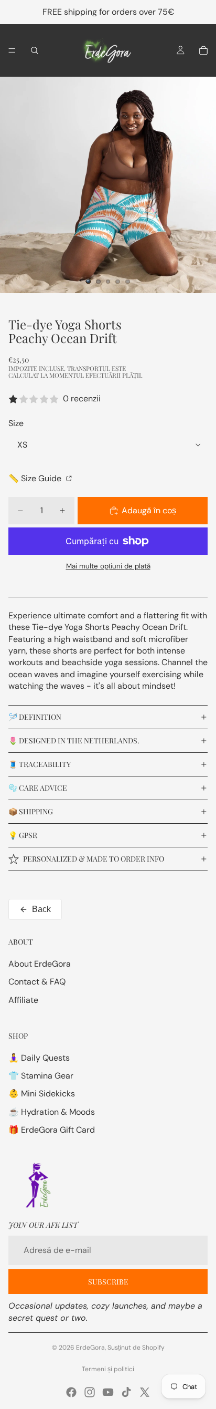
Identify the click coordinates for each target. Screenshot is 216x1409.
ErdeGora (90, 1347)
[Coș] (203, 50)
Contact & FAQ (37, 981)
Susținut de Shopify (136, 1347)
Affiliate (23, 1000)
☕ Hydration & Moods (51, 1111)
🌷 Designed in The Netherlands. (73, 740)
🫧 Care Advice (37, 788)
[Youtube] (108, 1392)
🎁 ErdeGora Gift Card (51, 1129)
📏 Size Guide (35, 478)
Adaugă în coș (149, 510)
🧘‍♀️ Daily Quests (39, 1057)
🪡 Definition (34, 717)
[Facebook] (71, 1392)
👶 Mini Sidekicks (41, 1093)
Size (16, 423)
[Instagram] (89, 1392)
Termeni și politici (108, 1369)
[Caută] (34, 50)
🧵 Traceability (39, 764)
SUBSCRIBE (108, 1282)
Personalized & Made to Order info (93, 859)
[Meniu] (12, 50)
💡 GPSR (22, 835)
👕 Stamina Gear (40, 1075)
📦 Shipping (30, 811)
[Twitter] (144, 1392)
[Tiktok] (126, 1392)
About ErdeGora (39, 963)
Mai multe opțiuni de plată (108, 566)
